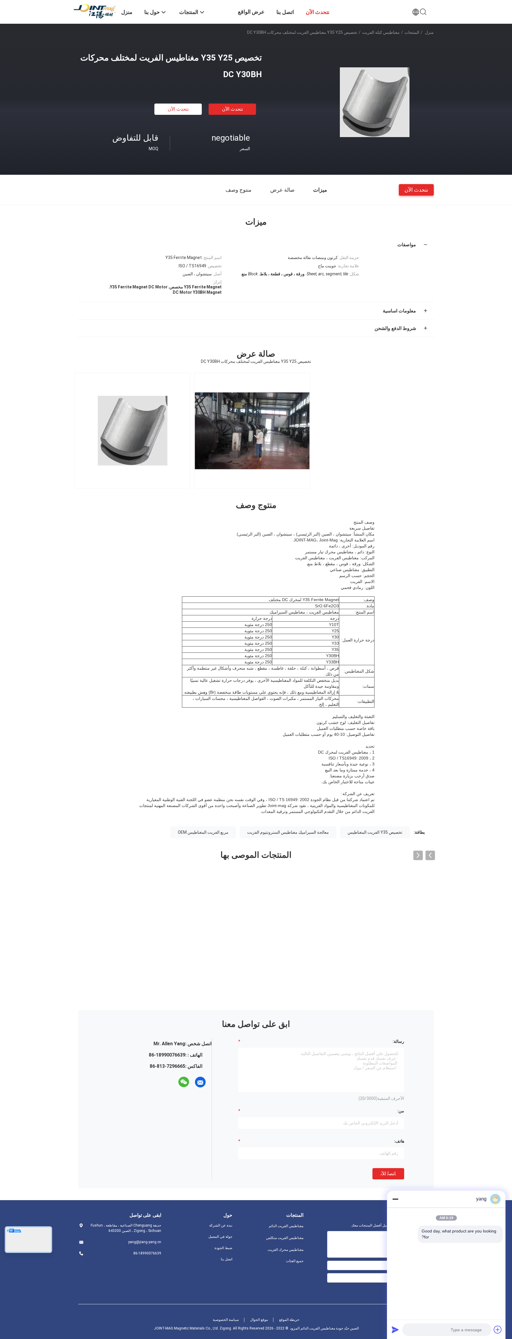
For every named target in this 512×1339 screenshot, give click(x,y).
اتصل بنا (226, 1259)
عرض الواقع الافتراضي (251, 16)
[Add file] (498, 1329)
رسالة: (398, 1041)
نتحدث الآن (232, 109)
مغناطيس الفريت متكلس (284, 1238)
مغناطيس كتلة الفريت (381, 32)
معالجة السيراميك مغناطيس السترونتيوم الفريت (288, 832)
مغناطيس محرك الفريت (285, 1250)
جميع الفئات (294, 1261)
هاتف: (399, 1141)
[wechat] (183, 1082)
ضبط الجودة (223, 1248)
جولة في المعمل (220, 1237)
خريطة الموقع (289, 1320)
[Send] (395, 1329)
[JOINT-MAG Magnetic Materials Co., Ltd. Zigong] (96, 11)
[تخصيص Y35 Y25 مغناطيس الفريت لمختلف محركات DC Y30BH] (374, 101)
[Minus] (395, 1199)
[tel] (173, 1082)
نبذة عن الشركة (220, 1225)
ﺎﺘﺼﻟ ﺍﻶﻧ (388, 1173)
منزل (429, 32)
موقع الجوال (259, 1320)
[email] (200, 1082)
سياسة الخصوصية (226, 1320)
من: (400, 1110)
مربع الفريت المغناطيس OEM (203, 832)
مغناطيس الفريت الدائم (286, 1226)
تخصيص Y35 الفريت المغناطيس (375, 832)
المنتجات (411, 32)
